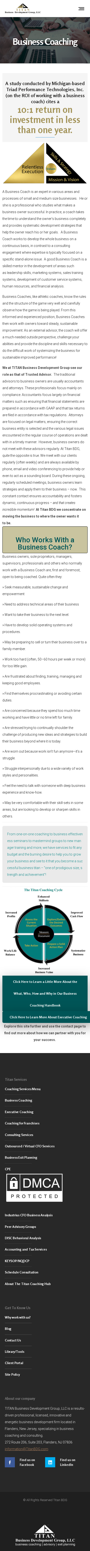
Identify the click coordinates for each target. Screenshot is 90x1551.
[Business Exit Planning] (45, 1157)
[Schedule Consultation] (45, 1272)
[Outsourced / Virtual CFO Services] (45, 1146)
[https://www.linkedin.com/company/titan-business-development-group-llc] (65, 1462)
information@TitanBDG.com (26, 1449)
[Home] (45, 1535)
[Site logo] (23, 8)
